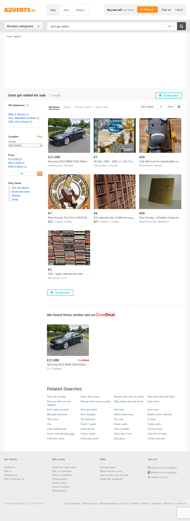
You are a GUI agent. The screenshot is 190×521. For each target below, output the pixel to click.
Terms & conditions (62, 475)
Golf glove (119, 438)
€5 (95, 213)
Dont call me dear (56, 396)
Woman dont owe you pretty (96, 401)
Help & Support (72, 503)
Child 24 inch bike (157, 433)
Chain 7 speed (88, 424)
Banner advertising (109, 503)
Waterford (163, 221)
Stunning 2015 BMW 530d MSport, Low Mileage (76, 161)
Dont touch (153, 401)
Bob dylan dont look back (161, 396)
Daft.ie (7, 471)
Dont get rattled (89, 409)
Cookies (135, 503)
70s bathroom (88, 419)
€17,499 (54, 157)
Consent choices (61, 486)
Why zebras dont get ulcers (128, 401)
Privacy (125, 503)
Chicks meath (88, 433)
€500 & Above (15, 166)
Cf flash (152, 419)
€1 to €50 (13, 159)
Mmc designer (88, 414)
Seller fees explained (111, 479)
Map (39, 136)
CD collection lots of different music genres (119, 217)
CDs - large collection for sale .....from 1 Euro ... (76, 273)
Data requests (59, 490)
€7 (95, 157)
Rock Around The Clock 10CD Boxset (70, 217)
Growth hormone (156, 438)
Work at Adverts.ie (14, 479)
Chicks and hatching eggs (61, 433)
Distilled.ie (9, 467)
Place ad (149, 9)
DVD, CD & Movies (18, 121)
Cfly (49, 424)
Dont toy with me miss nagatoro (59, 403)
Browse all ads (89, 503)
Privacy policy (59, 479)
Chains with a (155, 424)
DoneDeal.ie (10, 475)
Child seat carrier (90, 438)
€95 (142, 213)
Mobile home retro (123, 414)
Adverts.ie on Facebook (164, 472)
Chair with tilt (87, 429)
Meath (158, 165)
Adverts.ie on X (159, 477)
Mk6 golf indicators (57, 414)
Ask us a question (61, 471)
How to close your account (114, 475)
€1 (50, 269)
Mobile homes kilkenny (160, 414)
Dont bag (119, 409)
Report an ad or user (111, 471)
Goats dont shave (90, 396)
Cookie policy (59, 482)
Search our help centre (64, 467)
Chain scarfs (120, 424)
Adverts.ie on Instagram (164, 467)
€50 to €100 (14, 163)
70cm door (52, 419)
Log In (179, 9)
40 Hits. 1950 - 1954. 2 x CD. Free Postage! (119, 161)
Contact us (180, 503)
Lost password (107, 467)
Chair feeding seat (56, 429)
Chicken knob (155, 429)
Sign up (167, 9)
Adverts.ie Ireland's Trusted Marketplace (23, 10)
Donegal (68, 165)
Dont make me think (58, 409)
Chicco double (121, 429)
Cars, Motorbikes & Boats (22, 118)
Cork (63, 277)
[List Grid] (172, 106)
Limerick (113, 165)
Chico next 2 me (123, 433)
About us (168, 503)
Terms (145, 503)
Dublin (68, 221)
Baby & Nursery (16, 114)
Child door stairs (55, 438)
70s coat (118, 419)
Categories (155, 503)
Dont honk (153, 409)
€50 (142, 157)
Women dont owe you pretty (129, 396)
